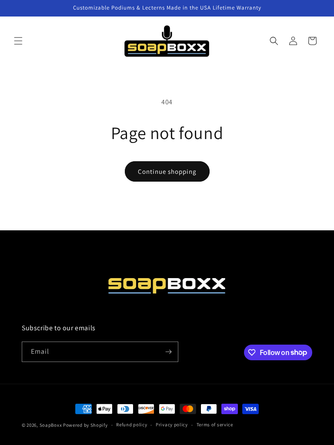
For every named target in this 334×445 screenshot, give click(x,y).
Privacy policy (172, 425)
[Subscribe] (168, 352)
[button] (18, 40)
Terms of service (215, 425)
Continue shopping (167, 171)
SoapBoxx (51, 425)
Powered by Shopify (85, 425)
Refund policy (131, 425)
